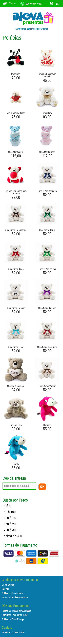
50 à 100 (10, 512)
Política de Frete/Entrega (13, 619)
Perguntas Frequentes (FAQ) (15, 615)
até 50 (8, 506)
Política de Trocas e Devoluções (16, 610)
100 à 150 (10, 518)
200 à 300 (10, 530)
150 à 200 (10, 524)
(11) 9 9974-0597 (33, 3)
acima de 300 (13, 536)
